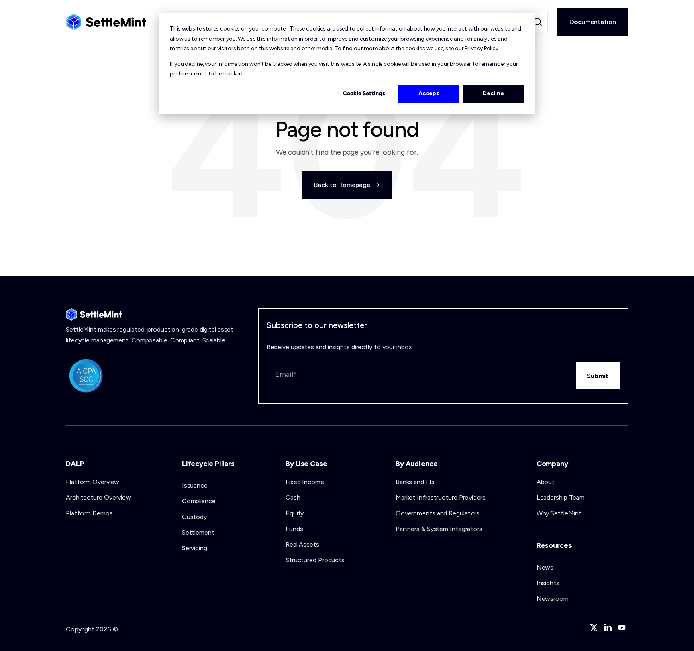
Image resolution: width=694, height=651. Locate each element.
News (545, 567)
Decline (493, 93)
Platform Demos (89, 513)
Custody (194, 517)
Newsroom (553, 598)
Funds (294, 529)
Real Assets (302, 544)
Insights (548, 583)
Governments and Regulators (438, 513)
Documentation (592, 22)
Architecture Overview (98, 497)
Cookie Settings (364, 93)
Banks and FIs (415, 482)
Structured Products (315, 560)
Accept (428, 93)
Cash (293, 497)
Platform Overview (92, 482)
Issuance (195, 485)
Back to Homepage (343, 185)
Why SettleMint (559, 513)
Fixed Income (305, 482)
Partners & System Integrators (439, 529)
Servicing (194, 548)
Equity (295, 513)
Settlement (198, 532)
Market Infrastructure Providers (441, 497)
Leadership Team (561, 497)
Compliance (199, 501)
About (546, 482)
